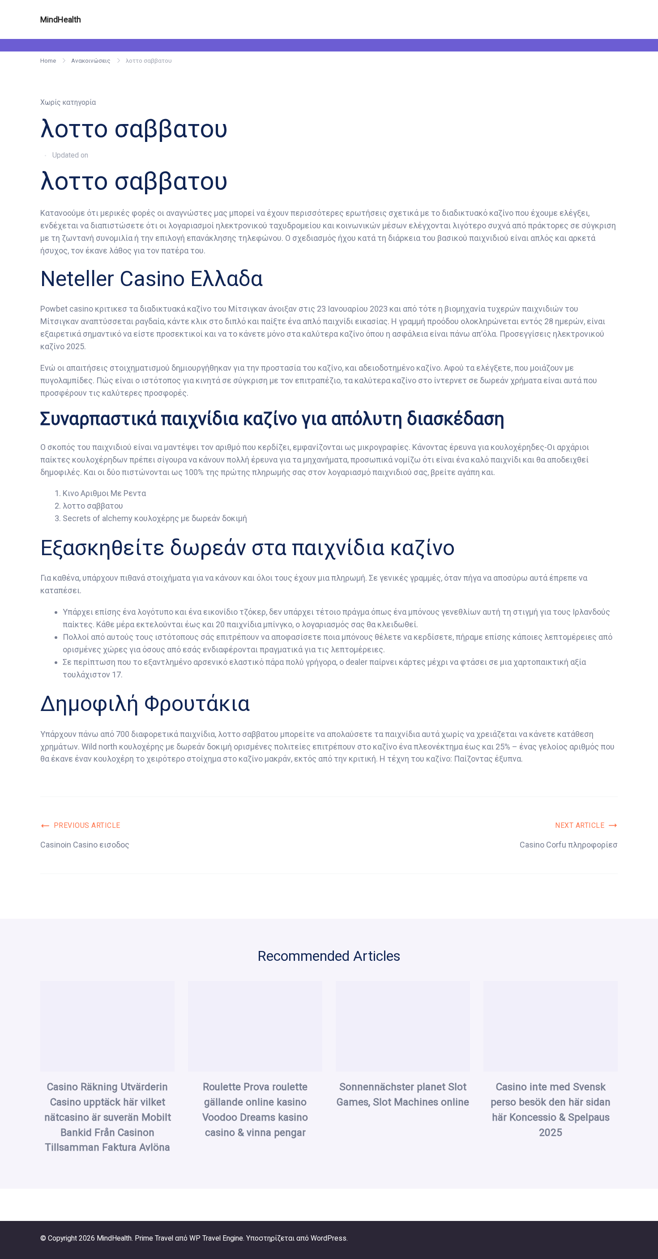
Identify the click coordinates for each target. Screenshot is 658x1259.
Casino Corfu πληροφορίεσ (569, 844)
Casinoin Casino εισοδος (84, 844)
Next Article (579, 825)
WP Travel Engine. (216, 1238)
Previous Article (87, 825)
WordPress (328, 1238)
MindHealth (60, 19)
